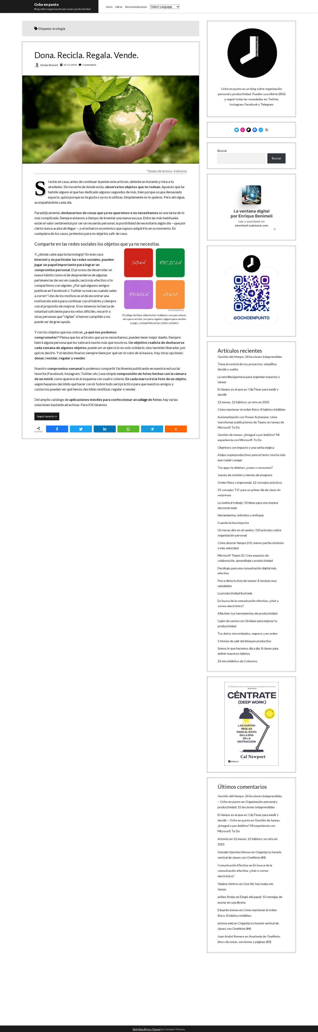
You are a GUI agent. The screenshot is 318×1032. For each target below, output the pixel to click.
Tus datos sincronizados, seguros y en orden (248, 633)
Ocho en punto (46, 4)
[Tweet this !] (81, 429)
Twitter (273, 99)
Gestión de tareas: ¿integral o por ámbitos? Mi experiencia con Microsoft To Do (249, 825)
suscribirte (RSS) (274, 94)
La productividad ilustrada (235, 593)
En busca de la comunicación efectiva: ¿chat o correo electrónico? (245, 870)
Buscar (222, 150)
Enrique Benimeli (49, 65)
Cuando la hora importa (233, 523)
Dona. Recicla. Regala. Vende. (86, 55)
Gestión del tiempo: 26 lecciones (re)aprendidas (250, 356)
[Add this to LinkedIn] (105, 429)
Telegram (266, 104)
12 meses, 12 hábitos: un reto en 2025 (243, 402)
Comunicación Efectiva (233, 865)
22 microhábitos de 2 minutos (237, 661)
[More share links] (176, 429)
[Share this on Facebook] (57, 429)
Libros (118, 6)
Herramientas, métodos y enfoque (241, 515)
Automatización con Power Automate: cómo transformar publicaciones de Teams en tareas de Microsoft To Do (251, 422)
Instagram (236, 104)
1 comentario (89, 64)
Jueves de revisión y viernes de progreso (245, 475)
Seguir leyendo (48, 417)
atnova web (225, 923)
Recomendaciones (136, 6)
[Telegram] (152, 429)
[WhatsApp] (128, 429)
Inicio (109, 6)
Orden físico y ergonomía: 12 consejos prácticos (250, 482)
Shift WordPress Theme (147, 1029)
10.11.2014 (70, 64)
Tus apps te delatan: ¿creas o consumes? (245, 467)
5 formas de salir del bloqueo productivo (244, 641)
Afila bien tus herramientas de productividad (247, 613)
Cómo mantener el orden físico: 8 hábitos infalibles (252, 409)
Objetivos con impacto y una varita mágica (246, 447)
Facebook (251, 104)
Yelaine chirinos (228, 884)
